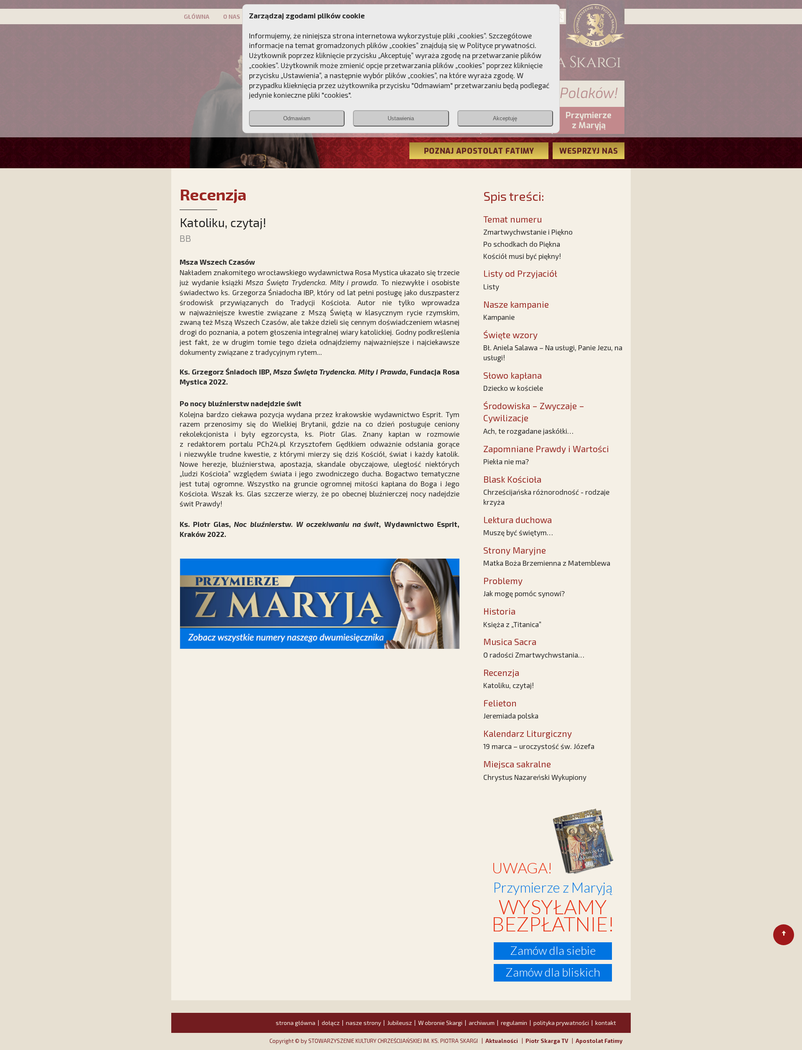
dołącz (331, 1022)
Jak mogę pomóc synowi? (524, 593)
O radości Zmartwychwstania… (533, 654)
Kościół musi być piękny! (522, 256)
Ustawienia (401, 118)
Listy (491, 286)
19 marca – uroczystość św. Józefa (538, 746)
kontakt (605, 1022)
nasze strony (363, 1022)
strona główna (295, 1022)
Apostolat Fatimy (599, 1040)
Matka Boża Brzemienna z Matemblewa (546, 563)
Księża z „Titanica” (512, 624)
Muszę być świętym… (518, 532)
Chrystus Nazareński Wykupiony (534, 777)
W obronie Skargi (440, 1022)
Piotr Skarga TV (546, 1040)
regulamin (514, 1022)
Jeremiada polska (510, 715)
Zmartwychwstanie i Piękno (528, 232)
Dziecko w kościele (513, 388)
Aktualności (501, 1040)
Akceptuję (505, 118)
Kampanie (499, 317)
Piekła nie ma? (506, 461)
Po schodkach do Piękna (521, 244)
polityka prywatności (561, 1022)
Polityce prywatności (501, 45)
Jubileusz (399, 1022)
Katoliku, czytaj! (508, 685)
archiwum (482, 1022)
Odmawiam (296, 118)
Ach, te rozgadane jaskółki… (528, 431)
